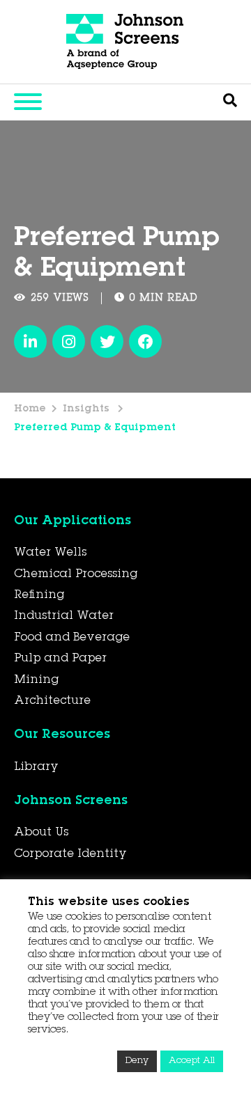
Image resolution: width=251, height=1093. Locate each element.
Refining (39, 595)
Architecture (52, 701)
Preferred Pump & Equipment (95, 428)
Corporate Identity (70, 854)
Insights (87, 409)
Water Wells (50, 552)
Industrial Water (64, 616)
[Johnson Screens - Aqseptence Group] (125, 42)
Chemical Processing (75, 574)
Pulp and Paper (60, 658)
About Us (41, 832)
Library (36, 767)
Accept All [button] (192, 1061)
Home (30, 409)
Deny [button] (137, 1061)
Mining (36, 680)
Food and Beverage (72, 637)
